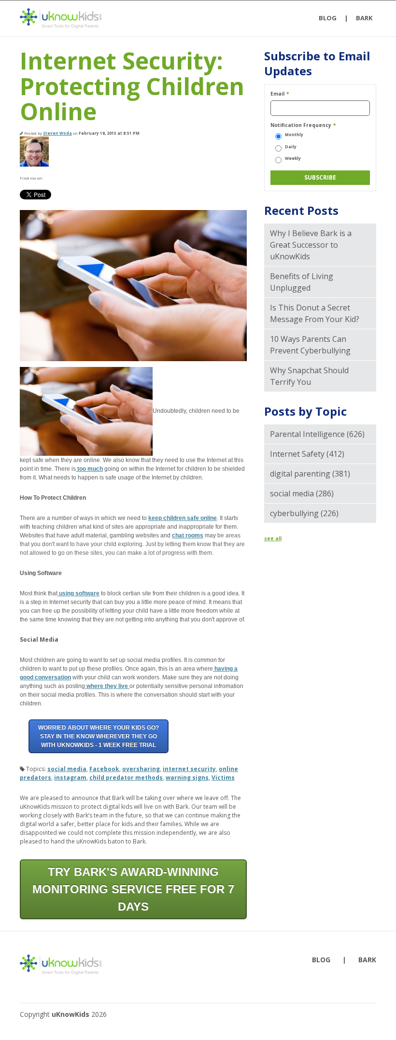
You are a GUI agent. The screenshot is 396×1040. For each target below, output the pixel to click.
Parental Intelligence (317, 434)
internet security (189, 769)
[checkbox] (320, 147)
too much (89, 468)
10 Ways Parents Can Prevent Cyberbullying (310, 345)
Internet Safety (307, 454)
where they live (107, 686)
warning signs (187, 777)
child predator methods (126, 777)
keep (155, 518)
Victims (223, 777)
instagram (70, 777)
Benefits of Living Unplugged (301, 282)
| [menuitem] (346, 18)
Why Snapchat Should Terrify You (309, 376)
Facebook (50, 178)
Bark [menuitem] (364, 18)
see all (273, 538)
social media (66, 769)
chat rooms (187, 535)
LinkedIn (62, 178)
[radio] (320, 135)
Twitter (75, 178)
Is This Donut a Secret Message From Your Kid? (314, 313)
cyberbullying (304, 513)
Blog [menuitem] (328, 18)
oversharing (141, 769)
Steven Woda (57, 133)
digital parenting (310, 473)
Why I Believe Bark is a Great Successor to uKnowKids (311, 245)
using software (78, 593)
